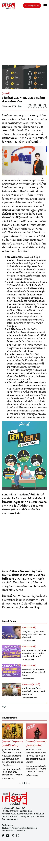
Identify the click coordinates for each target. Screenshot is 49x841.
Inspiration (17, 741)
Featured (27, 684)
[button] (20, 783)
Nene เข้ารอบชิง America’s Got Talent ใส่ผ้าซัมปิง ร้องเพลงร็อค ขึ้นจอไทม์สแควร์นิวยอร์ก (36, 756)
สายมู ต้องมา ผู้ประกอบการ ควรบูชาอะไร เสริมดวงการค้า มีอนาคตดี (34, 634)
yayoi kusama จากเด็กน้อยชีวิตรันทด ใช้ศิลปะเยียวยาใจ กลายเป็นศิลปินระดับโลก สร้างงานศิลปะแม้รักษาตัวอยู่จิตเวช (12, 757)
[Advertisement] (24, 37)
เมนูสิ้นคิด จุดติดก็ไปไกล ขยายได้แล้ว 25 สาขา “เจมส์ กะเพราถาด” (33, 691)
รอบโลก (14, 745)
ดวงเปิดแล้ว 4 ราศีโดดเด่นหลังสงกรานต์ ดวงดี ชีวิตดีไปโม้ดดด (34, 672)
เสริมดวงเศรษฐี (29, 627)
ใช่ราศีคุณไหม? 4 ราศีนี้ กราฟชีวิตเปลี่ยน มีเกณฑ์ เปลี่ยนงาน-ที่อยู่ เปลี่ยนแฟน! (34, 653)
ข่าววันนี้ (6, 93)
